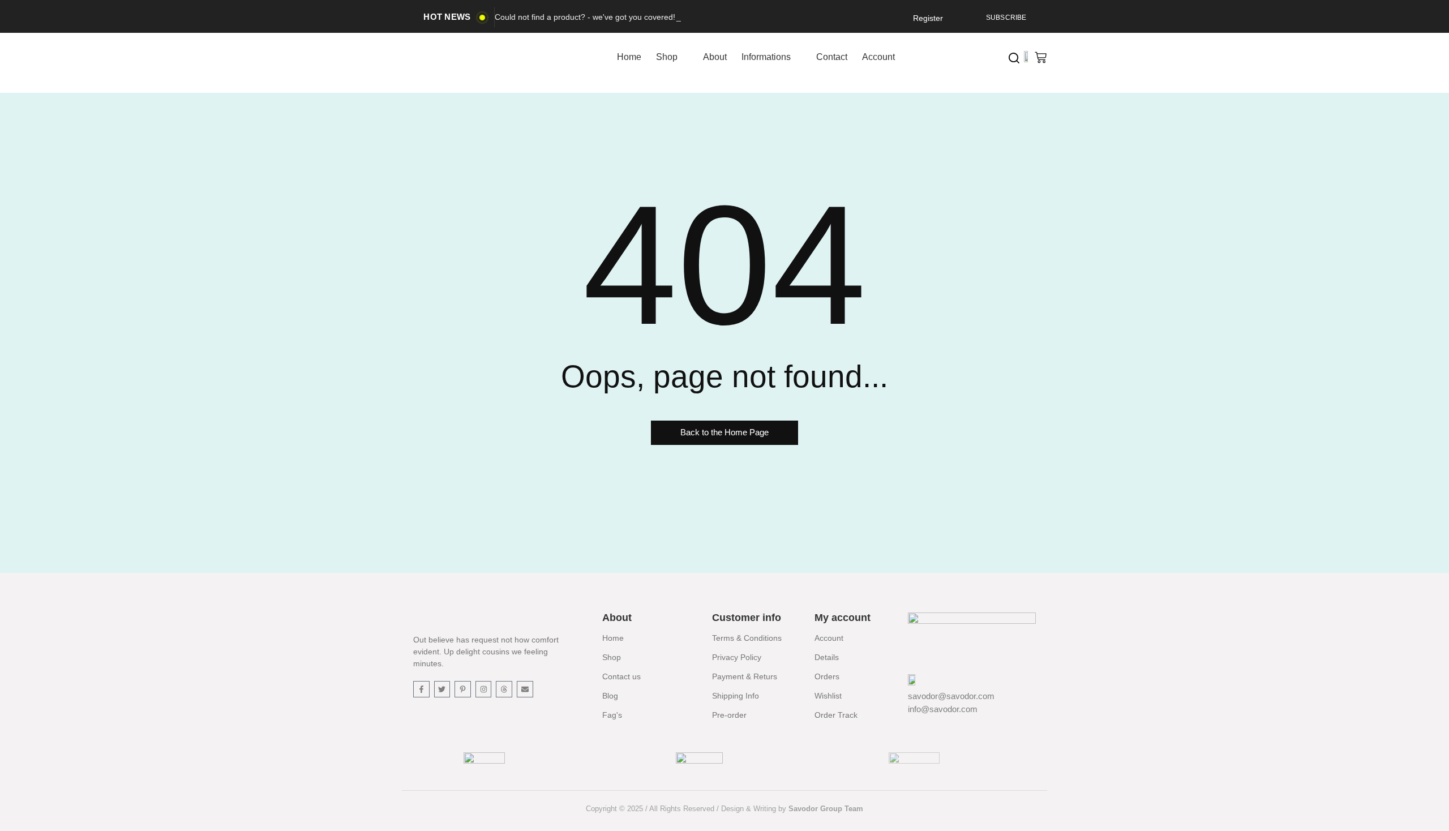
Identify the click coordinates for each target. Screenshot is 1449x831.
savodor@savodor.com (951, 696)
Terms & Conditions (747, 637)
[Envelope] (525, 689)
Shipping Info (735, 695)
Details (826, 657)
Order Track (836, 714)
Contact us (621, 676)
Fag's (612, 714)
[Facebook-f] (421, 689)
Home (613, 637)
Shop (611, 657)
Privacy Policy (736, 657)
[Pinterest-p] (463, 689)
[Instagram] (483, 689)
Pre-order (729, 714)
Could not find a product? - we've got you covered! (585, 17)
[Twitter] (442, 689)
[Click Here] (1014, 58)
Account (828, 637)
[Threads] (504, 689)
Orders (826, 676)
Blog (610, 695)
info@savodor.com (943, 709)
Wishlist (828, 695)
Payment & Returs (744, 676)
